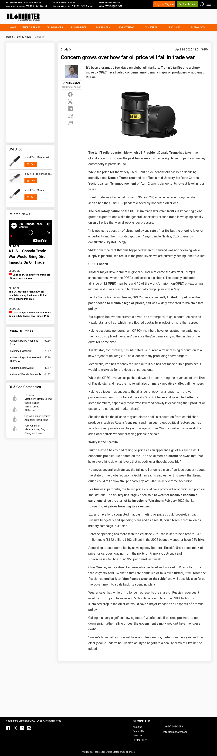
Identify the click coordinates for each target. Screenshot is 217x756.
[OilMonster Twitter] (14, 728)
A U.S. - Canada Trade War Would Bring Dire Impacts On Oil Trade (27, 257)
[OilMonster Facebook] (7, 728)
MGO (101, 6)
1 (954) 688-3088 (173, 726)
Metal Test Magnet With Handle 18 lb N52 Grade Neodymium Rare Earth (38, 157)
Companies (151, 27)
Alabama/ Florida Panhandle (25, 374)
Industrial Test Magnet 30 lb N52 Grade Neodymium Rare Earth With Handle (38, 173)
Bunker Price (78, 27)
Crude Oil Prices (30, 27)
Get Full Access (187, 4)
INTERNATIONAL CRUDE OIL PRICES (23, 2)
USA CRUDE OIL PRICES (64, 2)
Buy (33, 164)
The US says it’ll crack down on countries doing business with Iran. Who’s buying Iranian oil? (28, 295)
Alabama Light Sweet (22, 367)
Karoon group (31, 406)
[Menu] (208, 3)
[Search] (202, 3)
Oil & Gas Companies (25, 387)
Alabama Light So (61, 6)
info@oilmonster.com (175, 731)
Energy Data (198, 27)
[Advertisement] (171, 18)
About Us (137, 727)
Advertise (137, 735)
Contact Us (138, 731)
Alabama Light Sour (20, 351)
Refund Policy (140, 740)
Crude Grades (55, 27)
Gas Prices (102, 27)
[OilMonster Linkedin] (21, 728)
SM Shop (16, 149)
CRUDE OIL (14, 246)
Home (14, 27)
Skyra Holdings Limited (37, 416)
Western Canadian (15, 6)
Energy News (126, 27)
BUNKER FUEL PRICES (109, 2)
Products (174, 27)
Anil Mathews (73, 83)
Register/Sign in (164, 4)
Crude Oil (66, 49)
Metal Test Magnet (34, 190)
